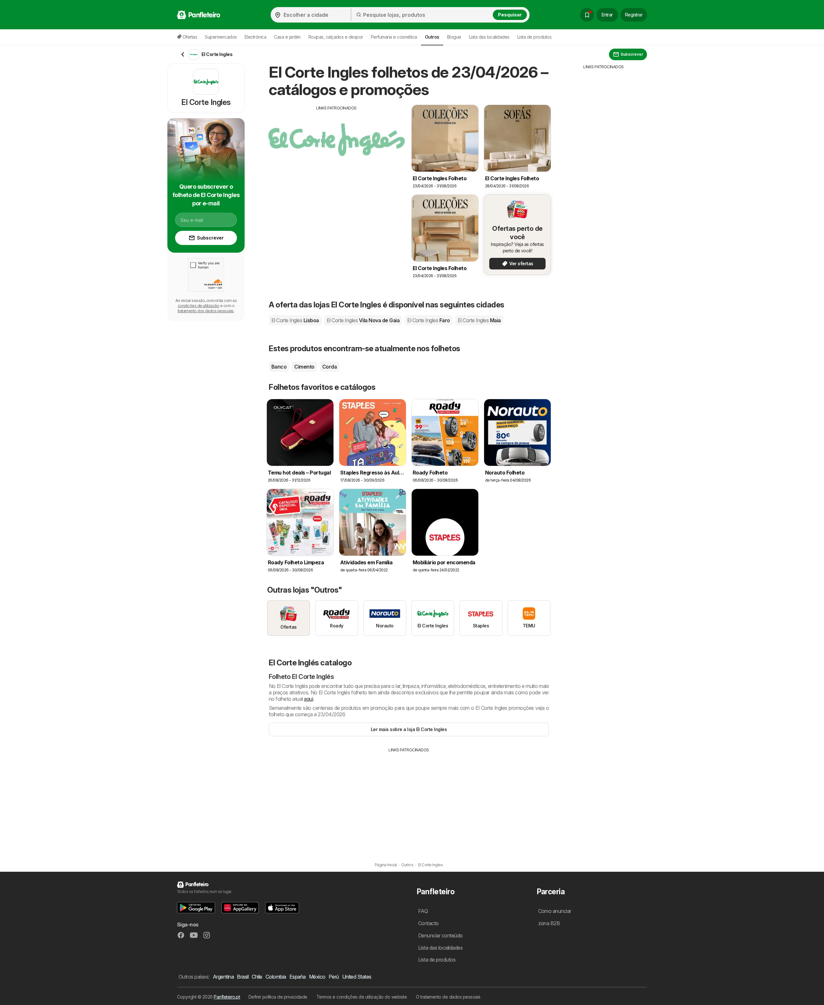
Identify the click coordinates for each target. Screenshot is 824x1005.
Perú (334, 976)
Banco (278, 366)
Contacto (428, 923)
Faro (428, 320)
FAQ (423, 911)
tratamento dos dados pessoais (206, 310)
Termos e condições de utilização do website (361, 997)
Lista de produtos (534, 37)
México (317, 976)
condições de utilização (198, 305)
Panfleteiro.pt (227, 997)
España (297, 976)
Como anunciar (554, 911)
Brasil (242, 976)
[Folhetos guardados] (587, 15)
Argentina (223, 976)
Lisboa (295, 320)
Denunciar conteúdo (440, 935)
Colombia (276, 976)
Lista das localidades (489, 37)
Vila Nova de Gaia (363, 320)
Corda (329, 366)
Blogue (454, 37)
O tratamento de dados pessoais (448, 997)
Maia (479, 320)
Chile (257, 976)
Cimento (304, 366)
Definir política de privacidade (277, 997)
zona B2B (549, 923)
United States (356, 976)
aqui (308, 699)
